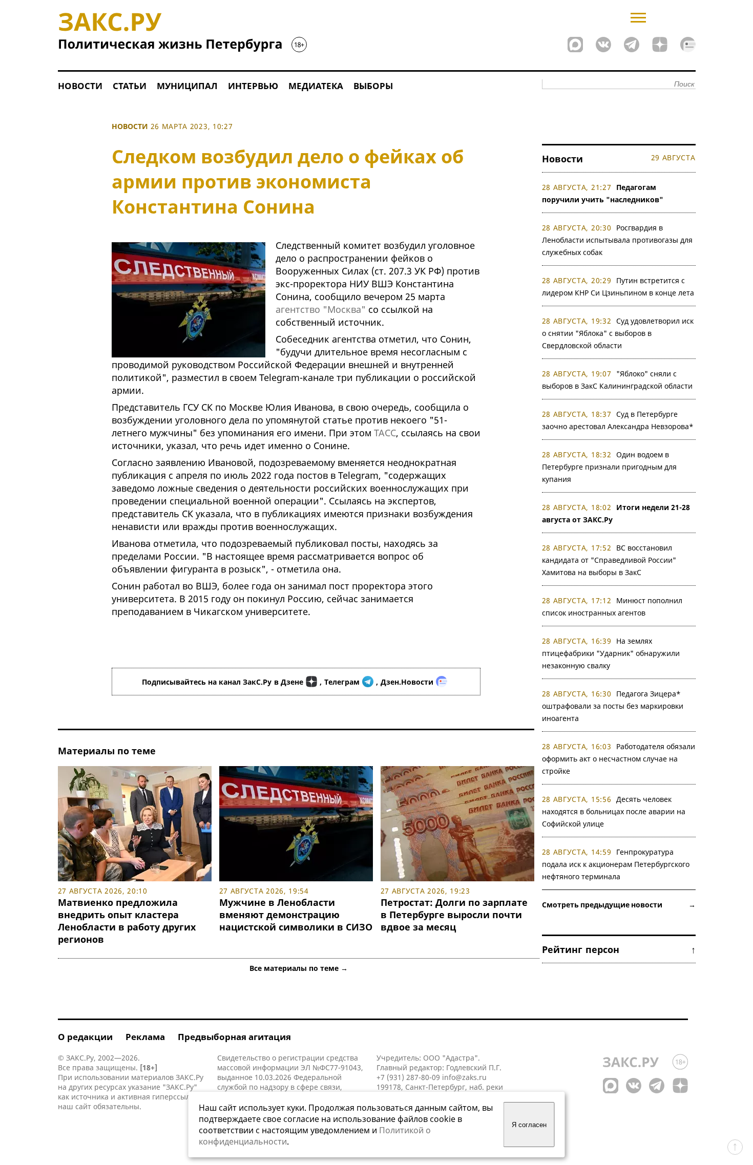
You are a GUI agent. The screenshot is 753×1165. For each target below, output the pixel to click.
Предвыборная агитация (234, 1037)
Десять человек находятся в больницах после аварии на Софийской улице (613, 811)
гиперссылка (175, 1097)
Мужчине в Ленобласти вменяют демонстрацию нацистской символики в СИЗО (295, 914)
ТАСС (385, 433)
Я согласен (529, 1125)
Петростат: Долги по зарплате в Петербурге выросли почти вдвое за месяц (454, 914)
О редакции (85, 1037)
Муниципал (187, 86)
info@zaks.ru (464, 1077)
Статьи (130, 86)
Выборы (373, 86)
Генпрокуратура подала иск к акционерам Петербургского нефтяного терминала (615, 864)
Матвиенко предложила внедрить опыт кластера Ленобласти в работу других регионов (127, 920)
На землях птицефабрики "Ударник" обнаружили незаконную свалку (611, 653)
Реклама (145, 1037)
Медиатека (315, 86)
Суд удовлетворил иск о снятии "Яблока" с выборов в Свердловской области (618, 333)
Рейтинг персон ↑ (619, 949)
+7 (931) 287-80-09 (408, 1077)
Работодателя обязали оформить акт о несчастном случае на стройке (619, 759)
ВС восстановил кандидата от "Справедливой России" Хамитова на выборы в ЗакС (609, 560)
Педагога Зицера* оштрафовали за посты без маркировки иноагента (612, 706)
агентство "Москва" (321, 309)
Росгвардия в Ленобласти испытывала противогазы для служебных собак (617, 240)
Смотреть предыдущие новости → (619, 904)
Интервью (253, 86)
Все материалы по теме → (298, 968)
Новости (80, 86)
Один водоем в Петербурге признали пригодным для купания (609, 467)
